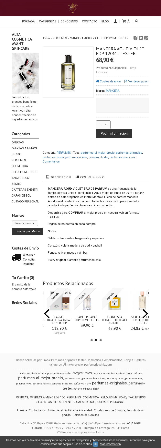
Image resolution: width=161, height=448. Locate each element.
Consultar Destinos (29, 262)
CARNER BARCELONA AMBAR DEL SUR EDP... (59, 320)
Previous (47, 314)
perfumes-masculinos (62, 383)
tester (96, 389)
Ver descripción (138, 81)
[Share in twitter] (141, 38)
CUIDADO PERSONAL (25, 201)
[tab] (58, 177)
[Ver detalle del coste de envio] (17, 258)
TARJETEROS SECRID (20, 181)
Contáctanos (37, 410)
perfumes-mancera (122, 157)
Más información (110, 444)
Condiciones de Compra (109, 410)
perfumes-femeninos (93, 378)
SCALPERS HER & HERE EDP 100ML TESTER (142, 320)
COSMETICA (20, 166)
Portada (28, 21)
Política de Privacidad (78, 410)
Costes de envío (110, 81)
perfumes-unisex (76, 157)
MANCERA (113, 90)
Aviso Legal (55, 410)
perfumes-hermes (133, 378)
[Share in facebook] (135, 38)
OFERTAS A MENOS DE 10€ (24, 151)
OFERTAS (18, 142)
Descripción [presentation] (60, 177)
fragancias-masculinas (104, 373)
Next (145, 314)
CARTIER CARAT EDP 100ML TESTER (87, 318)
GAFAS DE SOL (21, 195)
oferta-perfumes (124, 373)
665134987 (134, 423)
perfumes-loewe (23, 383)
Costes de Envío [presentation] (92, 177)
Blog (105, 21)
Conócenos (69, 21)
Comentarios (51, 161)
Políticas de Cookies (86, 415)
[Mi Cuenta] (115, 21)
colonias (22, 373)
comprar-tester (98, 157)
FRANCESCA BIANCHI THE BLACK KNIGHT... (114, 320)
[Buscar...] (137, 21)
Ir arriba (22, 410)
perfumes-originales (129, 152)
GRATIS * (29, 255)
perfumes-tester (53, 157)
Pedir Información (114, 133)
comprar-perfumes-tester (56, 373)
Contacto (89, 21)
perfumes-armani (73, 378)
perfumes (137, 373)
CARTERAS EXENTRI (25, 189)
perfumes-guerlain (115, 378)
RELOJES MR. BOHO (25, 172)
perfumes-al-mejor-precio (98, 152)
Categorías (47, 21)
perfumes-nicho (82, 383)
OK (95, 444)
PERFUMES (19, 160)
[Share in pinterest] (146, 38)
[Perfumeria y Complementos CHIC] (80, 8)
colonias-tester (34, 373)
